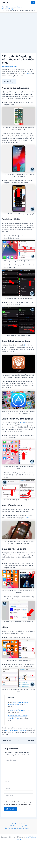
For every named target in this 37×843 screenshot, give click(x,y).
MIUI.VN (29, 73)
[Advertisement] (18, 31)
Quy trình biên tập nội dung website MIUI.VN (18, 828)
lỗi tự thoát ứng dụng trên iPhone (15, 730)
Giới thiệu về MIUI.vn (18, 824)
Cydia (25, 345)
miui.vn (5, 2)
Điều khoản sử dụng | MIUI (18, 826)
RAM (27, 518)
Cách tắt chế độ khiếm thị (18, 710)
